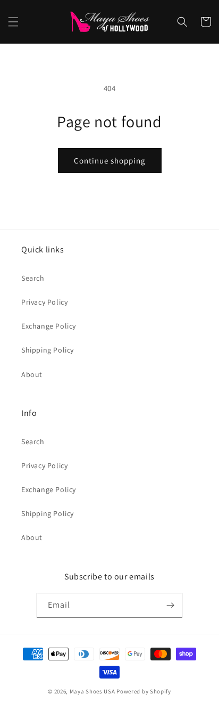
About (32, 374)
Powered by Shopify (143, 691)
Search (33, 278)
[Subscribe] (170, 605)
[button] (13, 22)
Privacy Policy (44, 302)
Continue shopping (110, 161)
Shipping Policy (47, 350)
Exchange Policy (48, 326)
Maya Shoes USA (92, 691)
